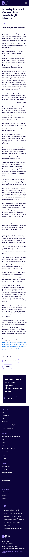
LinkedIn (4, 498)
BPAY (3, 455)
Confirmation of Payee (8, 449)
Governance (5, 422)
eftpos (4, 458)
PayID (3, 442)
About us (4, 412)
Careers (4, 495)
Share (7, 367)
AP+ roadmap (6, 415)
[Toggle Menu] (26, 3)
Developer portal (7, 473)
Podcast (4, 484)
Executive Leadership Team (10, 425)
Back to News (7, 356)
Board (3, 418)
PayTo (3, 446)
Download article (10, 361)
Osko (3, 439)
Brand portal (5, 469)
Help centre (5, 492)
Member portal (6, 466)
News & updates (6, 481)
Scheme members (7, 428)
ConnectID (5, 452)
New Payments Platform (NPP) (11, 436)
